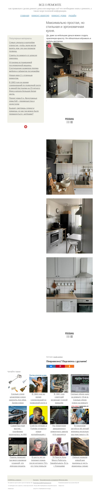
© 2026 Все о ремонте (14, 480)
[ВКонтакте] (51, 366)
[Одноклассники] (69, 366)
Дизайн (72, 15)
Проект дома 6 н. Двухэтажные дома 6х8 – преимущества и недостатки (23, 101)
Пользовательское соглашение (49, 480)
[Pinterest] (60, 366)
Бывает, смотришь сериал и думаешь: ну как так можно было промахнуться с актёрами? (24, 111)
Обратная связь (63, 480)
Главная (24, 15)
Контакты (36, 480)
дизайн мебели (58, 357)
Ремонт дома (58, 15)
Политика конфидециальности (42, 483)
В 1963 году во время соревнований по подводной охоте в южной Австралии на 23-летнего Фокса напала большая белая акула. (25, 88)
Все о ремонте (50, 5)
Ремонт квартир (40, 15)
